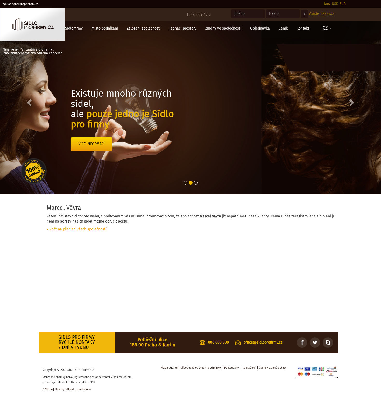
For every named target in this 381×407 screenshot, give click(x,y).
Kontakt (303, 28)
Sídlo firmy (74, 28)
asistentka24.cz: (200, 15)
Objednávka (260, 28)
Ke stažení (248, 367)
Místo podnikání (104, 28)
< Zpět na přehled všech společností (77, 229)
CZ (326, 28)
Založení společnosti (144, 28)
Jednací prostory (183, 28)
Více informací (211, 144)
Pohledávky (231, 367)
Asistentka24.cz (321, 13)
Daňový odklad (64, 389)
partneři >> (84, 389)
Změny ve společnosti (223, 28)
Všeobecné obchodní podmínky (201, 367)
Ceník (283, 28)
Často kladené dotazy (272, 367)
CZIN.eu (48, 389)
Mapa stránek (169, 367)
